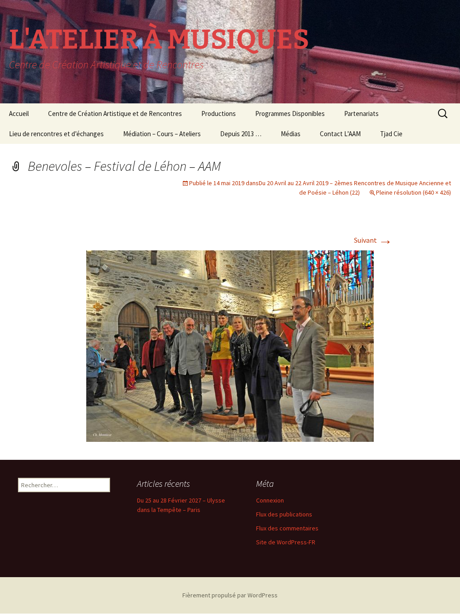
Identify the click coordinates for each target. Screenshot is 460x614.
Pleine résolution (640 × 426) (413, 192)
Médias (291, 133)
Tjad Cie (391, 133)
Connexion (270, 500)
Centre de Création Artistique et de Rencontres (115, 113)
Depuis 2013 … (240, 133)
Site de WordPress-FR (285, 542)
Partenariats (361, 113)
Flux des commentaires (287, 528)
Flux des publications (284, 514)
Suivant (373, 240)
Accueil (19, 113)
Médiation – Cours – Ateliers (162, 133)
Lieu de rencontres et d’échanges (56, 133)
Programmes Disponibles (290, 113)
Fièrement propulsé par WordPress (230, 595)
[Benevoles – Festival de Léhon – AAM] (230, 345)
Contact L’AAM (340, 133)
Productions (218, 113)
